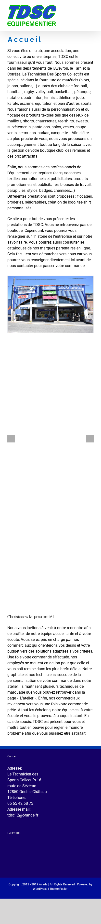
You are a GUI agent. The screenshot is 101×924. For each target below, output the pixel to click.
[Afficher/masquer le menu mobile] (92, 11)
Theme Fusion (59, 889)
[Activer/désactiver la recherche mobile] (83, 11)
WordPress (40, 889)
